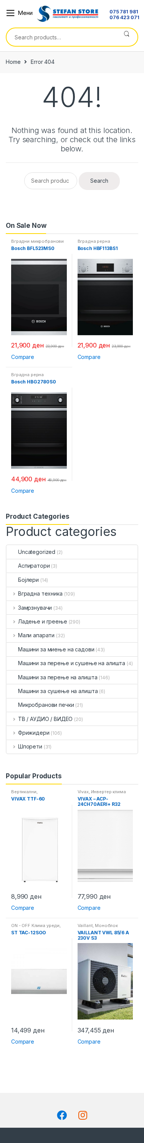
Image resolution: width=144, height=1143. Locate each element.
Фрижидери (34, 732)
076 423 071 (124, 17)
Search (126, 37)
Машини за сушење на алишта (58, 691)
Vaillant (85, 925)
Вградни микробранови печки (37, 243)
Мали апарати (36, 635)
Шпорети (30, 746)
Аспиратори (34, 565)
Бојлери (28, 579)
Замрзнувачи (35, 607)
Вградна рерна (94, 241)
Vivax (83, 791)
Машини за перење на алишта (57, 677)
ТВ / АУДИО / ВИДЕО (45, 719)
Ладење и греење (42, 621)
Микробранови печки (46, 704)
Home (13, 61)
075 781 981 (123, 12)
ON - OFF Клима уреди (35, 925)
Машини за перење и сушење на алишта (71, 663)
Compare (22, 357)
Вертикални (23, 791)
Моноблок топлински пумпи (98, 928)
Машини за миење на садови (56, 649)
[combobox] (61, 37)
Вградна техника (40, 593)
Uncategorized (36, 552)
